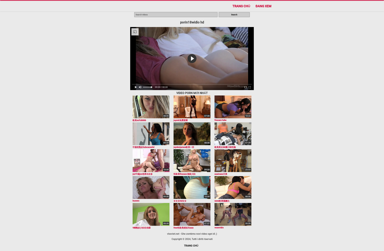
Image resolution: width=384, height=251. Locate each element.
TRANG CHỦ (191, 245)
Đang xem (263, 6)
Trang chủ (241, 6)
